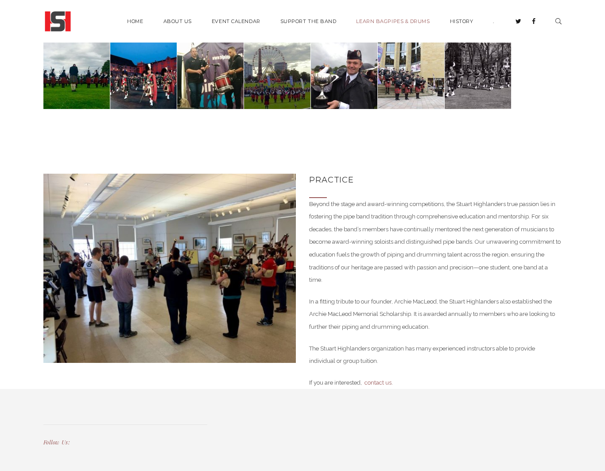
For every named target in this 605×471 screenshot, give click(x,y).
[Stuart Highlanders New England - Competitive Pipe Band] (58, 20)
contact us (377, 382)
